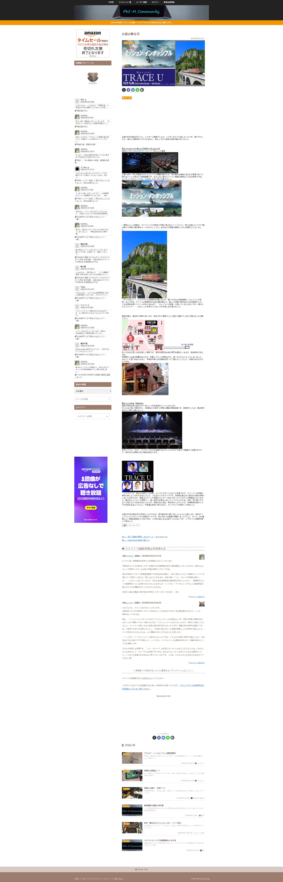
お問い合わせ (118, 879)
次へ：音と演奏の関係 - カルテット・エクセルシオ (144, 537)
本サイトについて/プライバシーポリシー (96, 879)
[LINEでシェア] (137, 90)
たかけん (129, 556)
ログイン (148, 678)
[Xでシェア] (124, 90)
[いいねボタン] (124, 525)
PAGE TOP (142, 869)
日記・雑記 (127, 98)
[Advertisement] (163, 116)
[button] (142, 90)
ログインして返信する (197, 597)
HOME (77, 879)
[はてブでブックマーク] (133, 90)
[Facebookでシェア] (128, 90)
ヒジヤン (129, 603)
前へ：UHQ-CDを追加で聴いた (136, 540)
